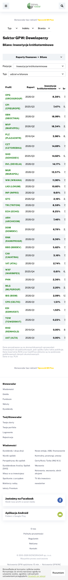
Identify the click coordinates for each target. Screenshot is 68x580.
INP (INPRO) (12, 192)
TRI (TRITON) (12, 205)
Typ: (5, 74)
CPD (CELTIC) (12, 302)
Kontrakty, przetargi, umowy (48, 456)
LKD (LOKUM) (13, 186)
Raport (30, 87)
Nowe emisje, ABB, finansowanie (50, 451)
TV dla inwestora (43, 478)
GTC (7, 199)
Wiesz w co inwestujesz (13, 473)
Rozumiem (58, 572)
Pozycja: (7, 66)
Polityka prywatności (33, 534)
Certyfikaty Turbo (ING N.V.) (48, 461)
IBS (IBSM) (11, 295)
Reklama (33, 543)
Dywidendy (8, 409)
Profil (8, 87)
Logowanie (8, 432)
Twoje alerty (8, 422)
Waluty (6, 404)
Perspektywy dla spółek (14, 461)
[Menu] (6, 6)
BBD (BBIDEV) (13, 247)
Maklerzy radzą (10, 483)
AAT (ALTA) (11, 337)
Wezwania (39, 465)
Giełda (6, 394)
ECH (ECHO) (12, 211)
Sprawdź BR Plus (46, 20)
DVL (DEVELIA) (13, 164)
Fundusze (7, 399)
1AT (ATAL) (11, 263)
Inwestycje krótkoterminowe (46, 87)
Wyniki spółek (9, 456)
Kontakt (33, 548)
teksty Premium (10, 488)
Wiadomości (8, 389)
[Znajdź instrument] (62, 6)
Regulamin (33, 539)
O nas (33, 529)
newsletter (40, 483)
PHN (7, 279)
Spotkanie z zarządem (13, 478)
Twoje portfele (9, 427)
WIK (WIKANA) (13, 180)
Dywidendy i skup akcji (13, 451)
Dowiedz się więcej (36, 576)
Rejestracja (8, 437)
